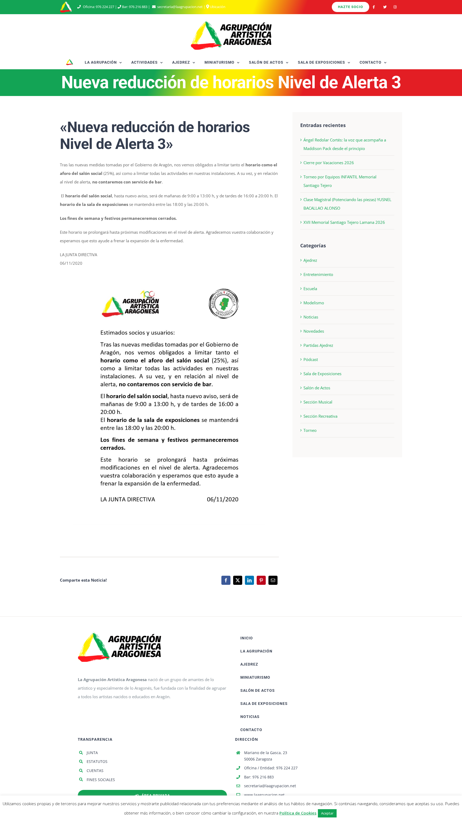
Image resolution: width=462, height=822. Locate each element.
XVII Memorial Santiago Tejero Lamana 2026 (344, 222)
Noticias (310, 317)
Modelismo (313, 302)
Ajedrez (310, 260)
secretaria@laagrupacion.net (180, 6)
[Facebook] (226, 580)
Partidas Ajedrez (318, 345)
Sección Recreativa (320, 416)
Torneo (310, 430)
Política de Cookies (298, 813)
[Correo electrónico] (273, 580)
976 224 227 (105, 6)
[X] (238, 580)
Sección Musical (317, 402)
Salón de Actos (316, 387)
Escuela (310, 288)
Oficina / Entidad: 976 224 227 (271, 767)
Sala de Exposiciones (322, 373)
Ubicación (217, 6)
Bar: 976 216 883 (259, 776)
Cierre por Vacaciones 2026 (328, 162)
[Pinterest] (261, 580)
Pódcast (310, 359)
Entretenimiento (318, 274)
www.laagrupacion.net (264, 794)
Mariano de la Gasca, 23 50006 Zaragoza (265, 756)
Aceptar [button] (327, 813)
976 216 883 (138, 6)
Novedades (313, 331)
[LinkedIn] (249, 580)
